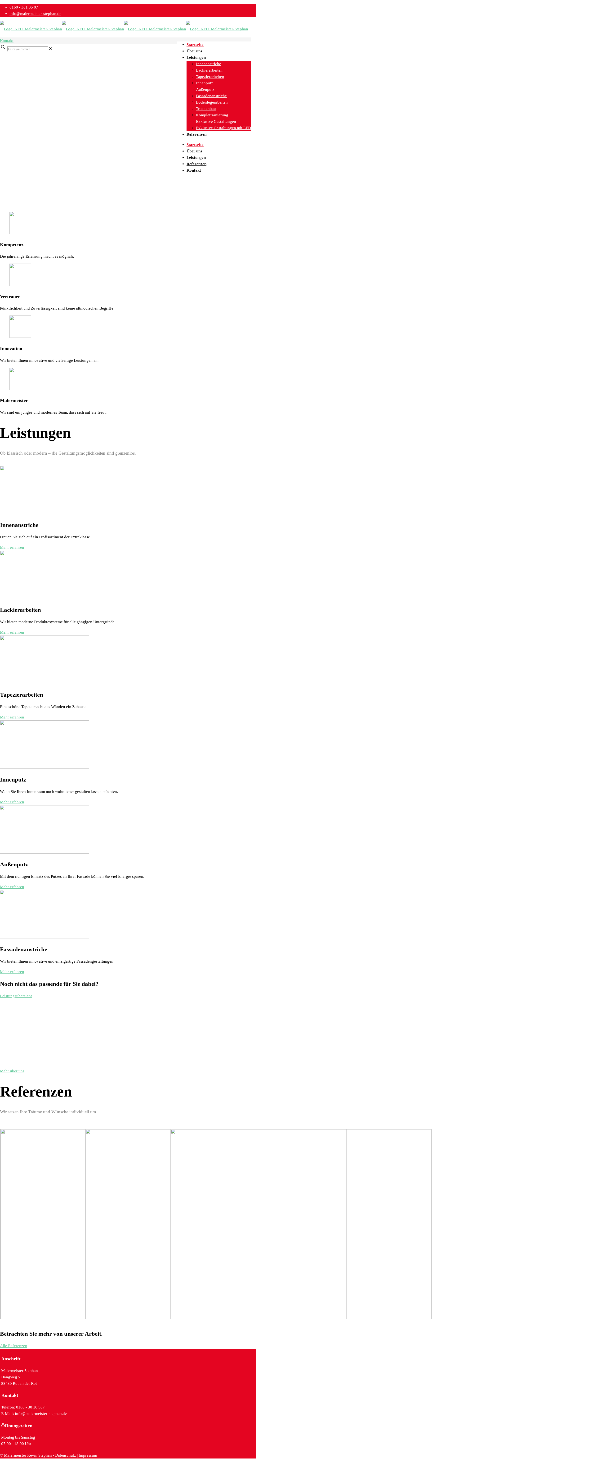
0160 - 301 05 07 (23, 7)
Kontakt (6, 40)
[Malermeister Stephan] (124, 29)
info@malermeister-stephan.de (35, 13)
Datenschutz (65, 1455)
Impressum (88, 1455)
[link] (50, 48)
